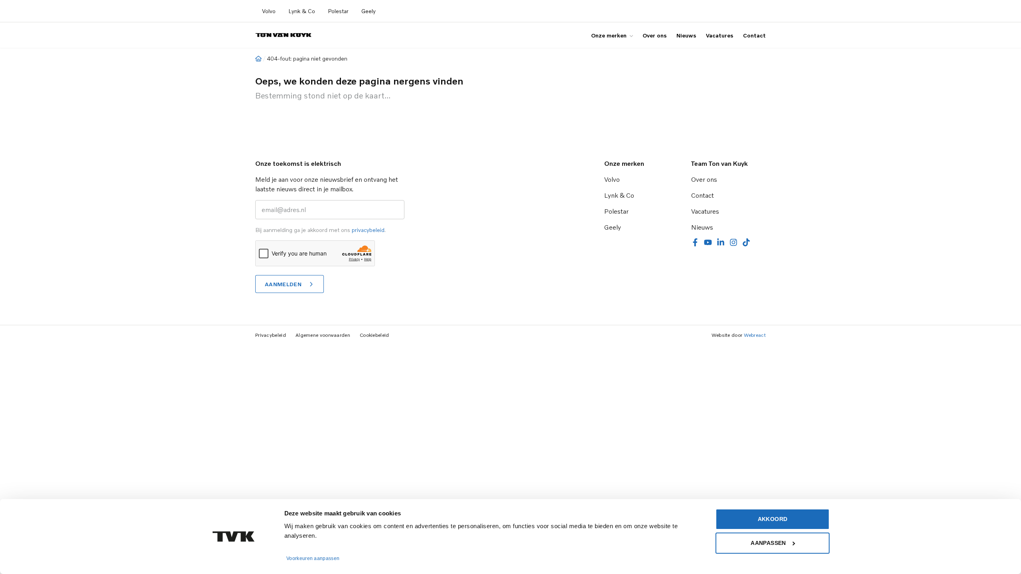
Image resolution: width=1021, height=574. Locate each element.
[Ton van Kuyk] (283, 35)
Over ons (655, 35)
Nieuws (686, 35)
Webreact (755, 335)
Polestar (338, 11)
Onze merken (609, 35)
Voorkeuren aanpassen (312, 558)
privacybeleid (368, 229)
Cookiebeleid (374, 335)
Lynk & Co (301, 11)
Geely (368, 11)
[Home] (258, 58)
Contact (754, 35)
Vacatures (719, 35)
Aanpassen (768, 543)
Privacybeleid (270, 335)
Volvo (269, 11)
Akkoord (772, 519)
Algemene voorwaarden (323, 335)
